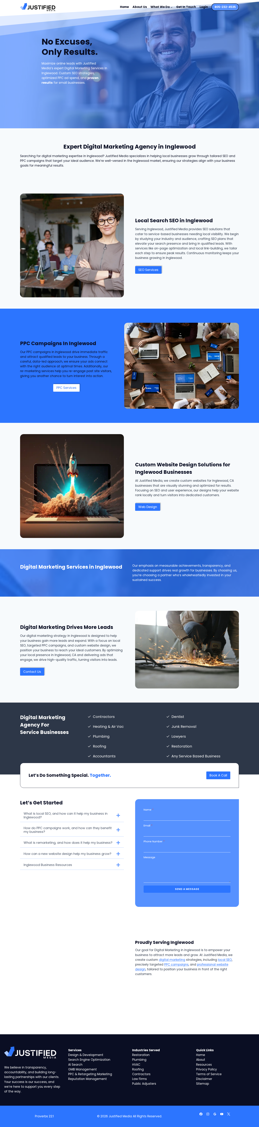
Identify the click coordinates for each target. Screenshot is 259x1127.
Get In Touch (186, 7)
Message (149, 857)
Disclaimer (204, 1079)
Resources (204, 1064)
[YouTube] (222, 1114)
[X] (229, 1114)
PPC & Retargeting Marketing (90, 1074)
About (200, 1060)
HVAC (136, 1064)
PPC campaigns (176, 964)
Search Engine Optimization (89, 1060)
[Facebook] (201, 1114)
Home (124, 7)
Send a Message (187, 889)
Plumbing (139, 1060)
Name (148, 809)
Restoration (141, 1055)
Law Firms (139, 1079)
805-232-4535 (225, 7)
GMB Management (82, 1069)
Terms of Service (209, 1074)
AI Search (75, 1064)
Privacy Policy (206, 1069)
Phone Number (154, 841)
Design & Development (85, 1055)
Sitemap (202, 1084)
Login (204, 7)
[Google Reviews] (215, 1114)
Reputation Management (87, 1079)
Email (148, 825)
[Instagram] (208, 1114)
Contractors (141, 1074)
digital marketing (172, 960)
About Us (139, 7)
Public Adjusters (144, 1084)
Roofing (138, 1069)
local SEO (225, 960)
